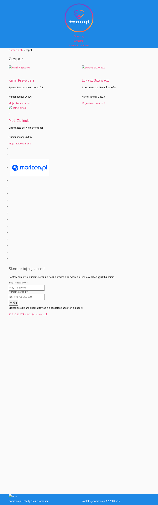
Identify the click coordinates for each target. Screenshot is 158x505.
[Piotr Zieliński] (18, 107)
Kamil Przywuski (21, 80)
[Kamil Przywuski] (19, 67)
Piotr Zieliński (19, 121)
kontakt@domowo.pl (35, 314)
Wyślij (13, 302)
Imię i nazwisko (18, 282)
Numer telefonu (18, 292)
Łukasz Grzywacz (95, 80)
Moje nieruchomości (20, 103)
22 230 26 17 (16, 314)
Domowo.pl (15, 50)
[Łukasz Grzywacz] (93, 67)
